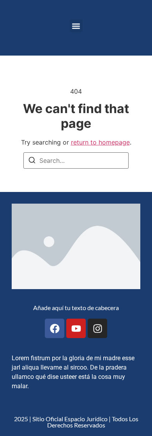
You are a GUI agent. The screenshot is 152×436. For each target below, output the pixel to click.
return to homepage (100, 142)
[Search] (32, 161)
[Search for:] (76, 160)
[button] (76, 25)
